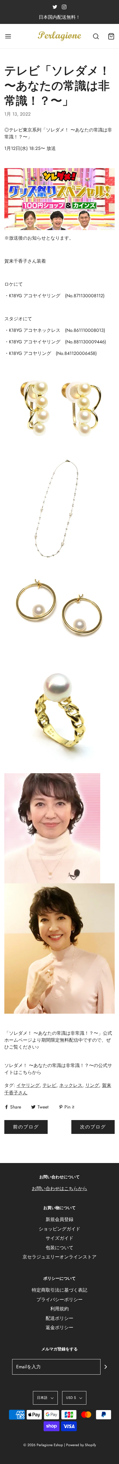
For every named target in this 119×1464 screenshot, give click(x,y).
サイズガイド (59, 1238)
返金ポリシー (59, 1327)
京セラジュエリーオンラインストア (59, 1257)
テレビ (49, 1085)
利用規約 (59, 1308)
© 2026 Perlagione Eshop (43, 1445)
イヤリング (28, 1085)
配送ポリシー (59, 1318)
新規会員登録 (59, 1219)
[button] (45, 1398)
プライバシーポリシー (59, 1299)
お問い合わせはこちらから (59, 1188)
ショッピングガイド (59, 1229)
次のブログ (93, 1127)
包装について (59, 1247)
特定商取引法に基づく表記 (59, 1290)
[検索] (96, 36)
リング (92, 1085)
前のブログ (26, 1127)
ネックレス (70, 1085)
